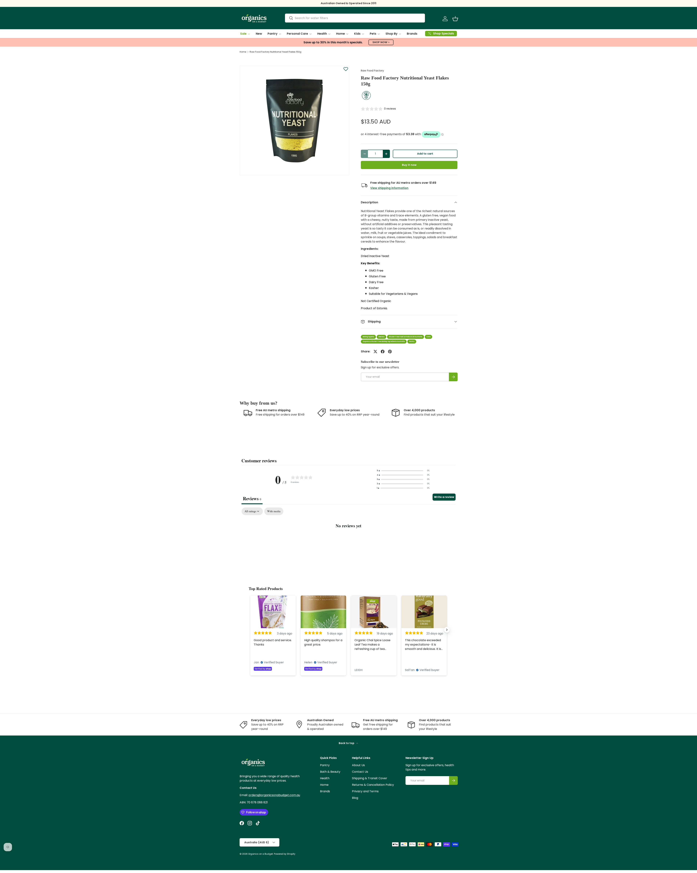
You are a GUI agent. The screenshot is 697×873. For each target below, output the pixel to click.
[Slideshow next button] (447, 630)
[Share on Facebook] (382, 351)
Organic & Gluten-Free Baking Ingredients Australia (384, 341)
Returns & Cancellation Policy (373, 785)
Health (322, 34)
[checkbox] (273, 511)
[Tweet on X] (375, 351)
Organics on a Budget (260, 853)
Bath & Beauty (330, 772)
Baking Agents (368, 337)
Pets (373, 34)
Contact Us (360, 772)
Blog (355, 798)
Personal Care (297, 34)
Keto (428, 337)
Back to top (347, 743)
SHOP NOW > (381, 42)
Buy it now (409, 165)
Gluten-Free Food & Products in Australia (405, 337)
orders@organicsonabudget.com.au (274, 795)
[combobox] (355, 18)
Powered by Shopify (284, 853)
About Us (358, 765)
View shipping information (389, 188)
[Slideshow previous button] (250, 630)
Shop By (392, 34)
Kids (357, 34)
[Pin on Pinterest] (390, 351)
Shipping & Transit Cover (369, 778)
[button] (455, 19)
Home (340, 34)
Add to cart (425, 153)
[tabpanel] (348, 536)
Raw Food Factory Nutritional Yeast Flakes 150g (275, 52)
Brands (412, 34)
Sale (243, 34)
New (259, 34)
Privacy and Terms (365, 791)
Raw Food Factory (372, 70)
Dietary (381, 337)
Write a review (444, 497)
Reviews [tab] (252, 498)
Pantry (273, 34)
